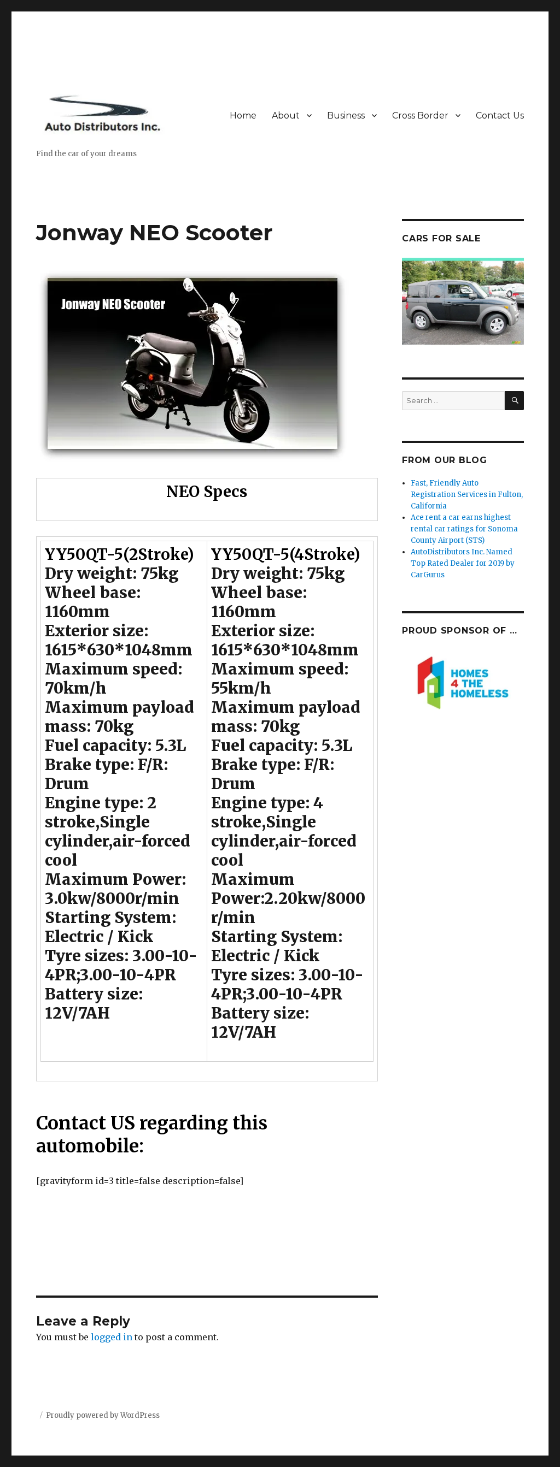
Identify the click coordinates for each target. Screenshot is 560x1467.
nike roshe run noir (169, 1272)
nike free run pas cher (264, 1272)
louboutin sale (67, 1242)
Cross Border (420, 115)
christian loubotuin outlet (93, 1303)
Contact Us (500, 115)
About (286, 115)
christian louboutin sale (309, 1303)
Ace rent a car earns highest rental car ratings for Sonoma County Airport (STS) (464, 529)
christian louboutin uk (231, 1318)
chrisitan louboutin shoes (307, 1287)
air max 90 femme (244, 1242)
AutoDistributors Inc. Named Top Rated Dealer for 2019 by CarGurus (463, 563)
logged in (111, 1337)
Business (346, 115)
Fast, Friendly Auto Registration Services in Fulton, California (467, 494)
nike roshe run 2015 (204, 1287)
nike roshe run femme (310, 1257)
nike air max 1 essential (102, 1257)
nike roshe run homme (203, 1303)
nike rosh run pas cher (208, 1257)
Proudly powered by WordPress (103, 1415)
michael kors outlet (79, 1272)
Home (243, 115)
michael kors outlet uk (151, 1242)
